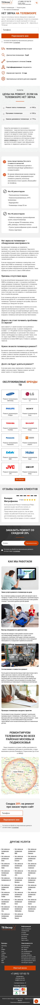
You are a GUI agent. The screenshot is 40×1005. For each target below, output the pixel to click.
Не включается (25, 945)
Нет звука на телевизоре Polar (32, 887)
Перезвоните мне (11, 820)
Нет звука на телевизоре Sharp (32, 894)
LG (2, 947)
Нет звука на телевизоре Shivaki (5, 902)
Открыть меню (37, 3)
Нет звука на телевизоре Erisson (19, 858)
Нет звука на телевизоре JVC (19, 873)
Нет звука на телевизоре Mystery (19, 880)
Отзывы (23, 932)
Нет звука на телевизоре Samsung (19, 894)
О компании (24, 934)
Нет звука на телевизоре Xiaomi (19, 916)
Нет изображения (26, 951)
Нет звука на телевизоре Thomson (32, 909)
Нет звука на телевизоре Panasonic (32, 880)
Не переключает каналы (28, 959)
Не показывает (25, 953)
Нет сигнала (24, 947)
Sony (2, 951)
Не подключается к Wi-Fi (28, 960)
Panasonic (4, 957)
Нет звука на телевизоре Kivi (32, 873)
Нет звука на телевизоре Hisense (19, 866)
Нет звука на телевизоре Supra (32, 902)
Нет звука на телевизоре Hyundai (5, 873)
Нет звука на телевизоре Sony (19, 902)
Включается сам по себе (28, 957)
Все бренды (20, 479)
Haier (2, 962)
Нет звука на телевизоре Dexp (5, 858)
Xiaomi (3, 959)
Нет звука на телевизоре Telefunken (19, 909)
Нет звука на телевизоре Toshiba (5, 916)
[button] (17, 495)
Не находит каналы (27, 962)
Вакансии (24, 938)
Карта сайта (24, 940)
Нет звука (24, 949)
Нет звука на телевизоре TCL (5, 909)
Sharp (3, 955)
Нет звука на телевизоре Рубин (5, 894)
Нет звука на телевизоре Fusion (32, 858)
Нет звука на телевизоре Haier (5, 866)
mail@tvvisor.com (20, 980)
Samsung (4, 945)
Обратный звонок (20, 968)
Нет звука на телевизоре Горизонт (32, 866)
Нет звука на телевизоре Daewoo (32, 851)
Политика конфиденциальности (20, 1002)
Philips (3, 949)
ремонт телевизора (10, 140)
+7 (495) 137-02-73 (24, 1)
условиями (16, 42)
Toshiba (3, 953)
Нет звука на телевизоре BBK (19, 851)
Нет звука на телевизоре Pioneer (19, 887)
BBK (2, 960)
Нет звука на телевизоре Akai (5, 851)
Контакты (24, 936)
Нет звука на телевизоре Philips (5, 887)
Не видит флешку (26, 955)
